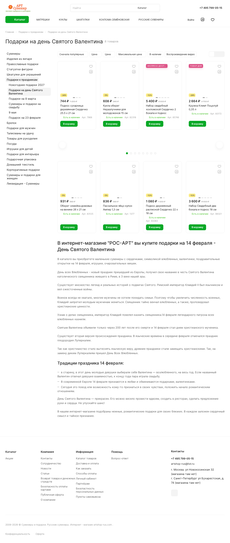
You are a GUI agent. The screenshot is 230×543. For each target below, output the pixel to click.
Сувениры (13, 53)
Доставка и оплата (87, 463)
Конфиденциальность (17, 533)
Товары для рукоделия (22, 138)
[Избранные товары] (212, 19)
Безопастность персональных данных (90, 490)
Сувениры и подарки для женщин (23, 176)
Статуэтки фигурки (20, 69)
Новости (46, 468)
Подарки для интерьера (23, 154)
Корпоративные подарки (23, 169)
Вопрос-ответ (119, 458)
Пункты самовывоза (88, 496)
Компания (47, 451)
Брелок (12, 123)
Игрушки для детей (20, 149)
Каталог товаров (86, 458)
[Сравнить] (91, 71)
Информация (84, 451)
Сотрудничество (51, 463)
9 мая (12, 112)
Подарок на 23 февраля (25, 117)
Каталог (10, 451)
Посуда (12, 143)
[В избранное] (91, 66)
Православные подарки (22, 64)
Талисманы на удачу (20, 133)
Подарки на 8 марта (22, 98)
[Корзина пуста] (223, 19)
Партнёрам (83, 483)
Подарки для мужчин (21, 128)
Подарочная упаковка (21, 159)
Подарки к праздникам (22, 79)
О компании (48, 499)
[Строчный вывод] (216, 54)
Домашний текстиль (20, 164)
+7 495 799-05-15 (211, 7)
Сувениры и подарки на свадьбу (25, 105)
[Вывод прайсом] (221, 54)
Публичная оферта (52, 494)
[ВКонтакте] (174, 493)
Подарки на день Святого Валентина (26, 91)
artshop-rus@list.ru (182, 463)
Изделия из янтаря (19, 59)
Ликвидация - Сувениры (23, 183)
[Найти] (156, 8)
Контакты (46, 458)
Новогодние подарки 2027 (26, 85)
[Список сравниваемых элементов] (202, 19)
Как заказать (83, 468)
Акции (9, 458)
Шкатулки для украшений (24, 74)
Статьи (45, 473)
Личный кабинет (86, 478)
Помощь (117, 451)
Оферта (40, 533)
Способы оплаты (86, 473)
